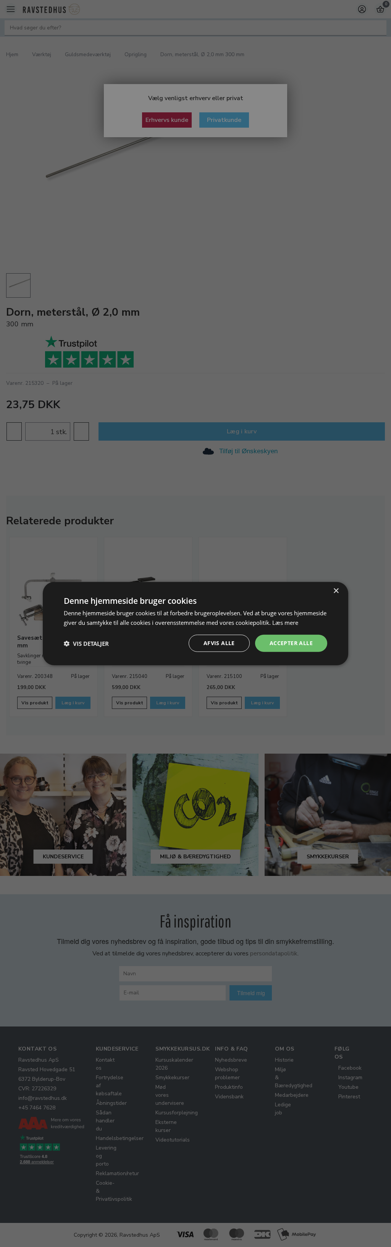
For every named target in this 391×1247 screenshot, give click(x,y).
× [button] (336, 591)
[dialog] (195, 623)
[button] (86, 643)
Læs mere (285, 622)
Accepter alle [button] (291, 643)
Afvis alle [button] (219, 643)
